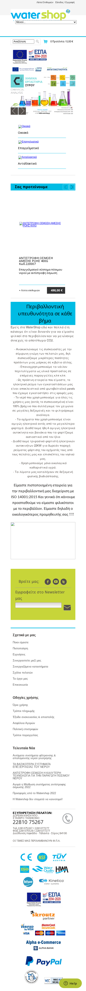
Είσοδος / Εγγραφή (65, 2)
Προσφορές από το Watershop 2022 (34, 793)
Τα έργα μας (20, 678)
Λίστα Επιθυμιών (45, 2)
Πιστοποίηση (20, 648)
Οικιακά (23, 133)
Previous (14, 111)
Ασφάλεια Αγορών (24, 723)
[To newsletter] (67, 608)
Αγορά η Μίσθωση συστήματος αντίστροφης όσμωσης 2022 (39, 786)
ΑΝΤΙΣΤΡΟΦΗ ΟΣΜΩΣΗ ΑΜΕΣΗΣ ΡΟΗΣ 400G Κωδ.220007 (36, 261)
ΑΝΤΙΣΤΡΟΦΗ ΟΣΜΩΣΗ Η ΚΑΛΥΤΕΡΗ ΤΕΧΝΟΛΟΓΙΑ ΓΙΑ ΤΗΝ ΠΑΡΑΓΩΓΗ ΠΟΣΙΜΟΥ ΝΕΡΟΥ (41, 775)
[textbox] (23, 41)
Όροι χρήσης (20, 704)
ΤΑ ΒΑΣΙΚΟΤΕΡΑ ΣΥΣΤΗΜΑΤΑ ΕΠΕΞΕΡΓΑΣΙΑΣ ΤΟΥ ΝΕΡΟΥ (32, 765)
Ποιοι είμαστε (21, 642)
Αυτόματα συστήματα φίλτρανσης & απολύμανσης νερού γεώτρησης (34, 757)
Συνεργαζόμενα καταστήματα (30, 666)
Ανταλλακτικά (27, 163)
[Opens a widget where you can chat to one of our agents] (70, 983)
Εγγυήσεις (19, 654)
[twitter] (63, 581)
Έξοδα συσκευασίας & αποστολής (33, 717)
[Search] (37, 41)
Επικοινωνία (20, 684)
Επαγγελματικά (28, 148)
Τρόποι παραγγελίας (25, 735)
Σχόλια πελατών (23, 672)
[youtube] (55, 581)
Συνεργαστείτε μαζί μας (27, 660)
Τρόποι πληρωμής (24, 711)
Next (22, 111)
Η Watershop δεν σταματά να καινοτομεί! (38, 799)
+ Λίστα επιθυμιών (29, 290)
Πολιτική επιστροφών (25, 729)
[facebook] (47, 581)
